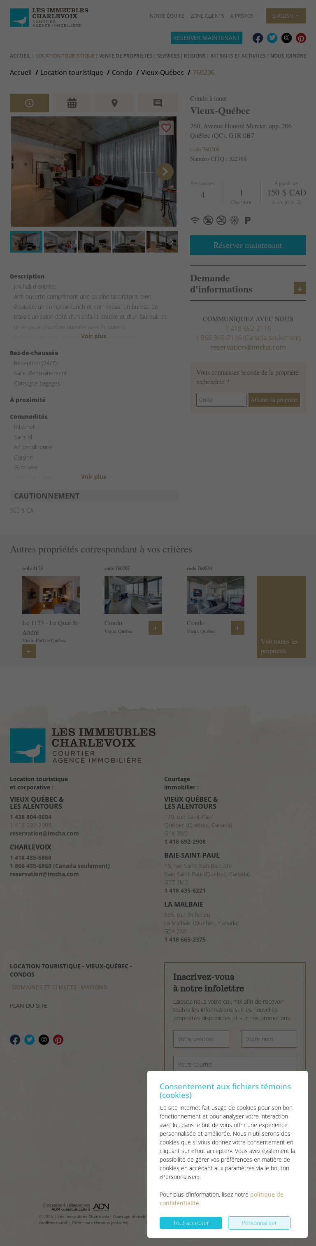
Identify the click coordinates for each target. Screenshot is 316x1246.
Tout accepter (191, 1223)
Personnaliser (259, 1223)
